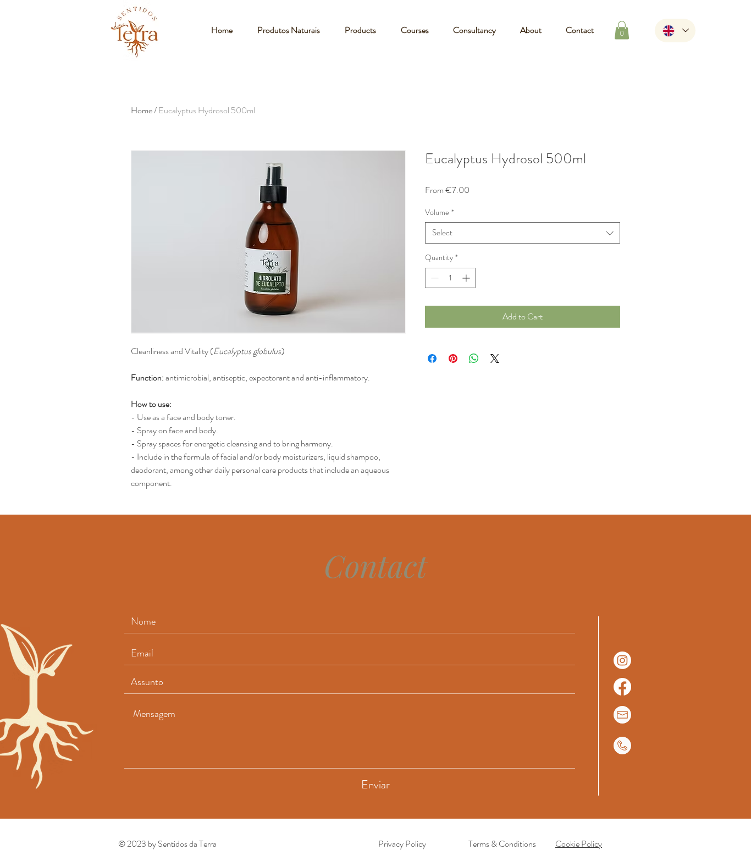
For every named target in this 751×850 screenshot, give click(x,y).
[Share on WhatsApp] (474, 358)
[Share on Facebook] (432, 358)
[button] (621, 30)
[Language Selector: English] (675, 30)
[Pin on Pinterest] (453, 358)
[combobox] (522, 233)
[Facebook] (622, 687)
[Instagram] (622, 660)
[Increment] (467, 278)
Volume (439, 212)
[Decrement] (433, 278)
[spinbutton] (450, 278)
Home (141, 110)
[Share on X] (494, 358)
